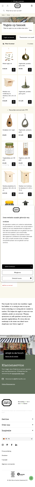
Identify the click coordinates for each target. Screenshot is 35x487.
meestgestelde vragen (18, 373)
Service (5, 419)
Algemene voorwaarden (8, 464)
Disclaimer (5, 455)
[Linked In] (16, 445)
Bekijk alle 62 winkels (11, 356)
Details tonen (17, 278)
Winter (8, 15)
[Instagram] (3, 445)
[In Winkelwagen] (13, 70)
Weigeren (17, 272)
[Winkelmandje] (31, 5)
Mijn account (7, 5)
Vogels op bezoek (9, 37)
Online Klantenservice (8, 384)
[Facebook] (12, 445)
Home (3, 15)
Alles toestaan (10, 266)
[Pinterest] (7, 445)
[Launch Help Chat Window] (31, 478)
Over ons (6, 425)
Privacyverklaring (6, 451)
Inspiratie (6, 430)
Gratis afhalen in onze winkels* (18, 1)
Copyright (4, 459)
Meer (30, 30)
